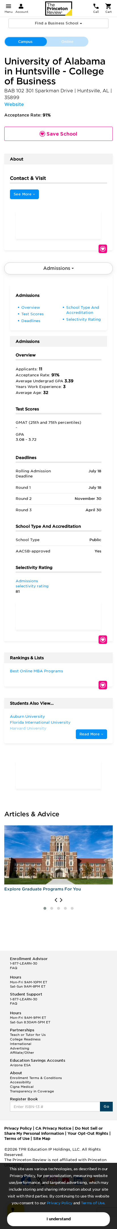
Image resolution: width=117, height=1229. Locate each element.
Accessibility (20, 1082)
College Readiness (25, 1039)
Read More (90, 734)
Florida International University (40, 722)
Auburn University (27, 716)
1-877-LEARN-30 (23, 963)
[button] (44, 908)
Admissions (57, 268)
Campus (25, 41)
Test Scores (32, 314)
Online (67, 41)
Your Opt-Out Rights (88, 1133)
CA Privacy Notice (53, 1128)
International (20, 1044)
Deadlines (30, 321)
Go (106, 1106)
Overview (30, 307)
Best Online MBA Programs (36, 671)
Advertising (19, 1048)
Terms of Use (92, 1203)
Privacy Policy (59, 1203)
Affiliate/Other (22, 1053)
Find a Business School (57, 23)
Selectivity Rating (83, 319)
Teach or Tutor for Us (28, 1035)
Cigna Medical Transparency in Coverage (32, 1089)
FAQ (13, 968)
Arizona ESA (20, 1065)
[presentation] (56, 900)
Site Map (41, 1138)
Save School (103, 249)
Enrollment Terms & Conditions (36, 1078)
